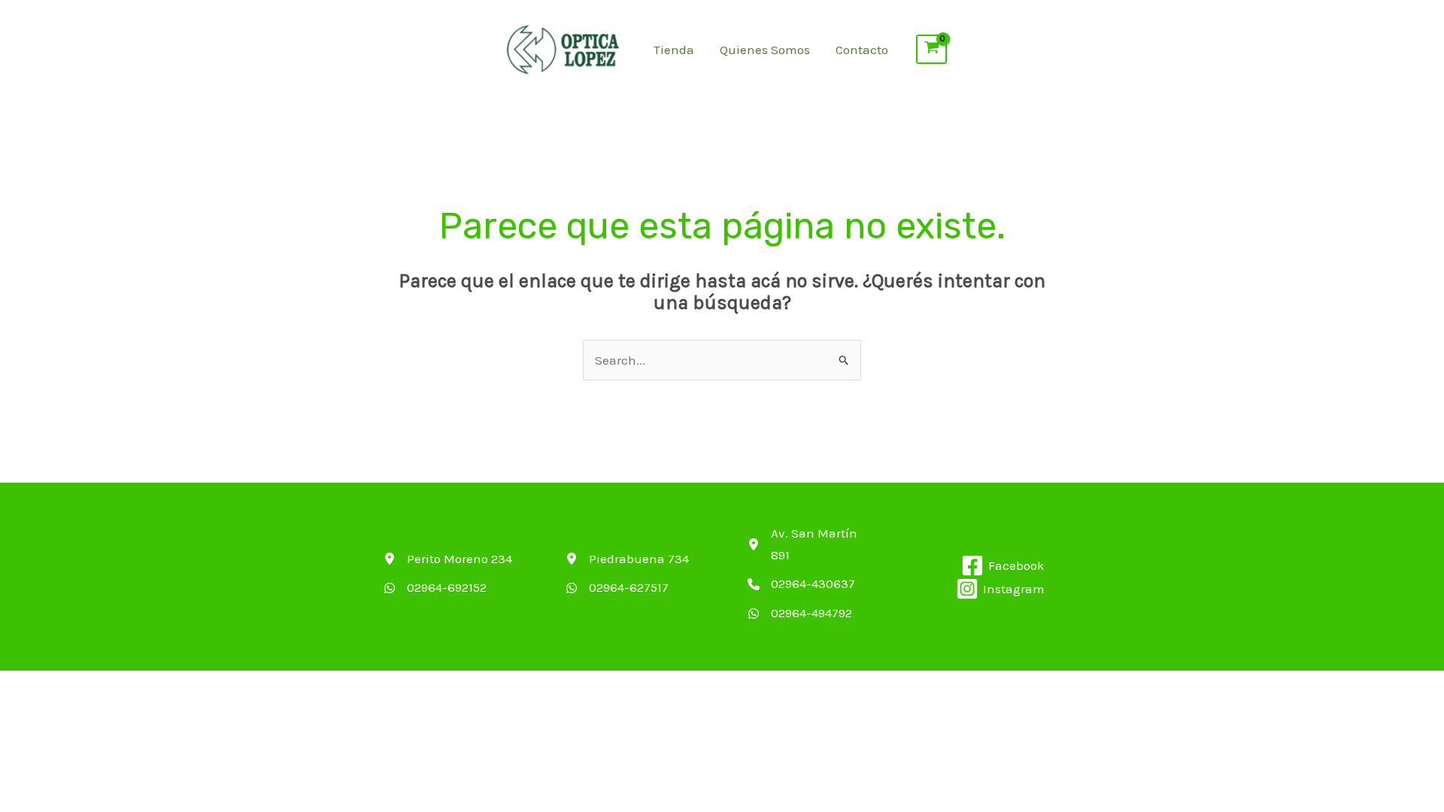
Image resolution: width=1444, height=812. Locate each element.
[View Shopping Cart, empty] (932, 50)
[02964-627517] (617, 587)
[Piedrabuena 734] (627, 559)
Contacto (862, 49)
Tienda (674, 49)
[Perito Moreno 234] (448, 559)
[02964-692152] (435, 587)
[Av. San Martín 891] (813, 544)
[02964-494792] (800, 613)
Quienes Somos (765, 49)
